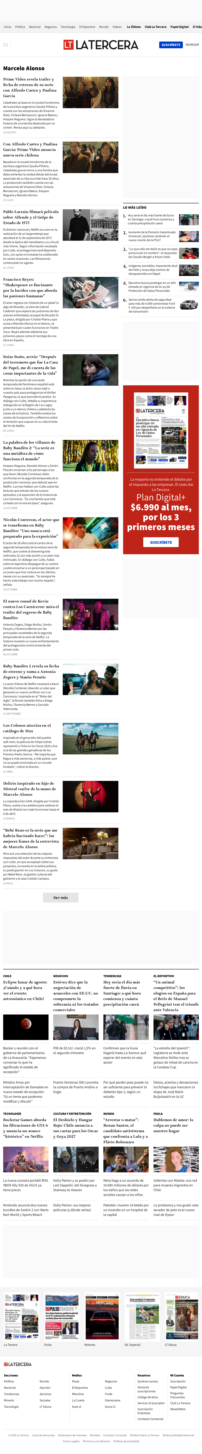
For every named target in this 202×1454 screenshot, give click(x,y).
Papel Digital (179, 27)
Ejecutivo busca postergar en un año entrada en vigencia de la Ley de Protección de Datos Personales (152, 287)
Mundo (104, 27)
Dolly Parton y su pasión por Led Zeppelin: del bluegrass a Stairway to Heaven (75, 1185)
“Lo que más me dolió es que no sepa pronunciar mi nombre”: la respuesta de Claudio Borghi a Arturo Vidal (153, 253)
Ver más (60, 897)
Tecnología (68, 27)
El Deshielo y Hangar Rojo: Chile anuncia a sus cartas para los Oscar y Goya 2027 (75, 1128)
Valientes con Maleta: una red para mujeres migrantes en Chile (175, 1185)
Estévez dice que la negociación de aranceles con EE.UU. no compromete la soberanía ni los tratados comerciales (76, 996)
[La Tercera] (21, 1340)
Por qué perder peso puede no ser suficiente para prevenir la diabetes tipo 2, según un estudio (126, 1089)
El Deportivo (87, 27)
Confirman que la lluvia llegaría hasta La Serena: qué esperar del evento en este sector (124, 1055)
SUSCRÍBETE (161, 542)
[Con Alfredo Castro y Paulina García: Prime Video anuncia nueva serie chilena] (90, 157)
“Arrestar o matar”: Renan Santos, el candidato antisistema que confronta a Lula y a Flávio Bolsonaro (125, 1131)
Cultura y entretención (72, 1114)
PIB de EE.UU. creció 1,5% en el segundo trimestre (74, 1050)
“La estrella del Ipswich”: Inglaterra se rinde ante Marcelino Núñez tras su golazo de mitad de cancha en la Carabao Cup (175, 1057)
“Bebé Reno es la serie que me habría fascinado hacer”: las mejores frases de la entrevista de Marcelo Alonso (31, 839)
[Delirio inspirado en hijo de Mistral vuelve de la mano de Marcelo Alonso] (90, 796)
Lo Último (134, 27)
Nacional (35, 27)
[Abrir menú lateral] (6, 45)
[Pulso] (62, 1340)
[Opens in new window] (102, 1340)
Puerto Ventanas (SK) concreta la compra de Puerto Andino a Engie (75, 1087)
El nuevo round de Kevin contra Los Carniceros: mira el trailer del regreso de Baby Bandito (31, 610)
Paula (158, 1114)
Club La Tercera (155, 27)
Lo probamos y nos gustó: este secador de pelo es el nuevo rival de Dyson (175, 1210)
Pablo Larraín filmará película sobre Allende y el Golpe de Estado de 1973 (31, 217)
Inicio (7, 27)
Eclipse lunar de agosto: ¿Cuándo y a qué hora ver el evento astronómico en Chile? (25, 990)
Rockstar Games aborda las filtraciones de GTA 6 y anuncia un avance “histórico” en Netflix (25, 1128)
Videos (117, 27)
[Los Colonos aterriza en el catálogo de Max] (90, 738)
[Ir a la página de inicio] (101, 45)
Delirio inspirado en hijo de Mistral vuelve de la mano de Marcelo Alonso (29, 789)
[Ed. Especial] (142, 1340)
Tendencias (112, 976)
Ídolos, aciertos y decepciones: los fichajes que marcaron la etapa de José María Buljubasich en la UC (175, 1089)
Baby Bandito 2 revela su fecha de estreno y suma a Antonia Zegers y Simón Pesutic (31, 671)
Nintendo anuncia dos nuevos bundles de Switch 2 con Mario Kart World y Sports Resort (26, 1210)
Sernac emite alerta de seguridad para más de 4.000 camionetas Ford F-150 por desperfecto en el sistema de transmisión (152, 306)
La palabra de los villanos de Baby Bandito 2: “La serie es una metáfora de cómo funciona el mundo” (29, 451)
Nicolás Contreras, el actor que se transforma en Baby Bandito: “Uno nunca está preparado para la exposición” (31, 528)
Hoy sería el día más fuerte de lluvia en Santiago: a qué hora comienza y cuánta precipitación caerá (151, 219)
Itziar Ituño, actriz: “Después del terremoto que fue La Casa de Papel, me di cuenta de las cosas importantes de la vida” (30, 365)
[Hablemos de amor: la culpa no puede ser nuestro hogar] (176, 1159)
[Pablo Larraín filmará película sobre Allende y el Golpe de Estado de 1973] (90, 225)
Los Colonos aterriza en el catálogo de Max (27, 728)
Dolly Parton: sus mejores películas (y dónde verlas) (72, 1207)
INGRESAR (192, 44)
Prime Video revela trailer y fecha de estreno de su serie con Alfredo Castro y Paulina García (29, 88)
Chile (7, 976)
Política (20, 27)
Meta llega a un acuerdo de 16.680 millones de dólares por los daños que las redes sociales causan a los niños (126, 1187)
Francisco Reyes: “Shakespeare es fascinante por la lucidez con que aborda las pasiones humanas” (30, 288)
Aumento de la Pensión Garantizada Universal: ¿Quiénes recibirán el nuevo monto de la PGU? (152, 236)
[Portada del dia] (161, 466)
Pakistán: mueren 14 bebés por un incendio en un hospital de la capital (126, 1210)
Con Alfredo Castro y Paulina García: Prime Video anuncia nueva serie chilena (30, 149)
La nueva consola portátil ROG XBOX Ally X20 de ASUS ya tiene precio (25, 1185)
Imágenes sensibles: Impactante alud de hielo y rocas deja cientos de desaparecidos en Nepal (153, 270)
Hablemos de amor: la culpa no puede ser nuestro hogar (173, 1125)
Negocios (51, 27)
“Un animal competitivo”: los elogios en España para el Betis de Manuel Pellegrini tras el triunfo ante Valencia (176, 996)
